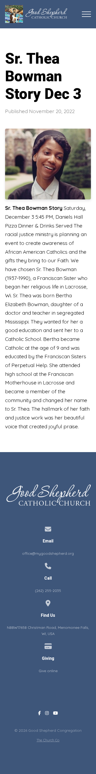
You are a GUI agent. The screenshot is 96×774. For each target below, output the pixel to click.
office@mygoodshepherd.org (48, 553)
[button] (86, 14)
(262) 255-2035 (48, 590)
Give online (48, 670)
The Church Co (48, 740)
